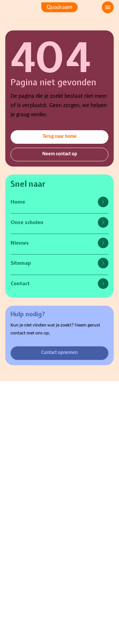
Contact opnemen (59, 352)
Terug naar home (60, 136)
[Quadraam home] (59, 7)
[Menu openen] (108, 7)
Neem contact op (59, 154)
